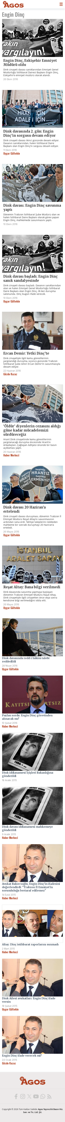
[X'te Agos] (29, 1096)
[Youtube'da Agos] (35, 1096)
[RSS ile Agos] (49, 1096)
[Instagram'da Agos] (22, 1096)
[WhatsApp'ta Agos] (42, 1096)
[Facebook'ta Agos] (15, 1096)
